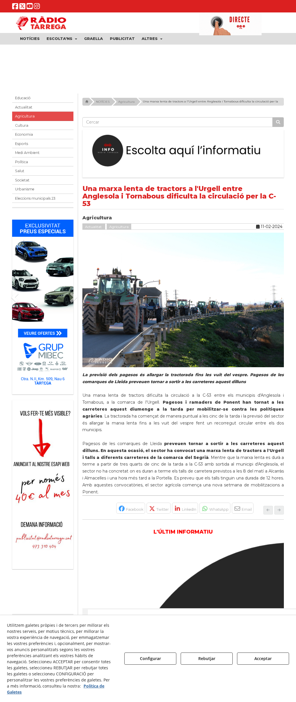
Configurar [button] (150, 658)
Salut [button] (19, 173)
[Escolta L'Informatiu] (183, 153)
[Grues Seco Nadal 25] (148, 68)
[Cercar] (278, 124)
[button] (15, 7)
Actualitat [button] (23, 109)
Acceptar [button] (263, 658)
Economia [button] (24, 137)
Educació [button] (23, 100)
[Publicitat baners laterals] (42, 483)
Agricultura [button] (25, 118)
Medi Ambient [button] (27, 155)
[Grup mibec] (42, 306)
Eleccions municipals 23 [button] (35, 200)
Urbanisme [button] (24, 191)
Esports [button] (21, 146)
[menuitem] (29, 39)
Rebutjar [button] (206, 658)
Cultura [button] (21, 127)
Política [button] (21, 164)
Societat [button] (22, 182)
